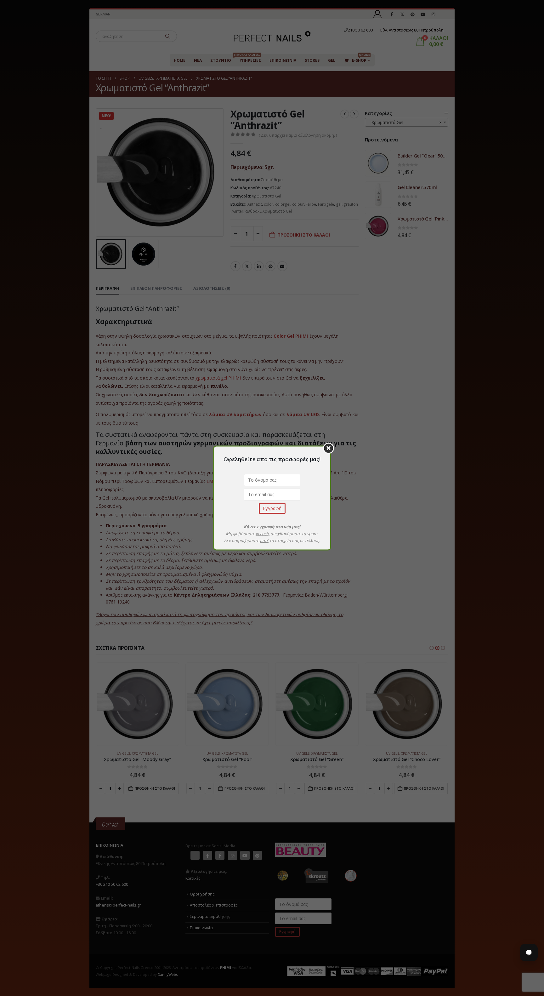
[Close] (328, 448)
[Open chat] (529, 952)
